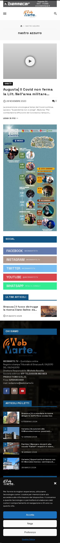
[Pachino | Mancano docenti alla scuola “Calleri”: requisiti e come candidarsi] (11, 448)
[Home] (21, 26)
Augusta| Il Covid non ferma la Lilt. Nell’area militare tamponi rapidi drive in (28, 91)
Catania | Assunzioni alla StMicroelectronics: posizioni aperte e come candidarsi (35, 430)
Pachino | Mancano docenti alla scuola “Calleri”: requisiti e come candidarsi (37, 445)
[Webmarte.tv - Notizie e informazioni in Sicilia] (30, 13)
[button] (55, 483)
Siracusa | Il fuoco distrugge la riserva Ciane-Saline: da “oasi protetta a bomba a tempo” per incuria (20, 308)
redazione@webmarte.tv (20, 383)
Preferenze (30, 532)
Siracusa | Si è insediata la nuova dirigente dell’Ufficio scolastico (37, 414)
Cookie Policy (28, 539)
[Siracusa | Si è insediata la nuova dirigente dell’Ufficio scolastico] (11, 418)
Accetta (30, 514)
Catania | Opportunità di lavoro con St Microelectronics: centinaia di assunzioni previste (38, 460)
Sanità (8, 83)
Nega (30, 523)
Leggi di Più (9, 118)
